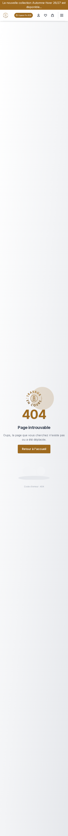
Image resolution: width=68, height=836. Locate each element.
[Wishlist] (45, 15)
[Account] (38, 15)
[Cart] (52, 15)
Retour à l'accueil (34, 449)
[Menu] (61, 15)
